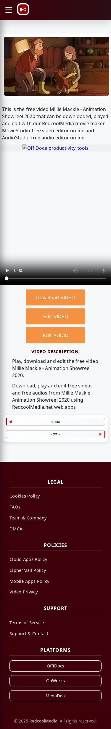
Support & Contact (28, 633)
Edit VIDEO (55, 316)
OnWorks (55, 680)
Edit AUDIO (55, 335)
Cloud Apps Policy (28, 559)
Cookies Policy (24, 496)
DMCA (15, 529)
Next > (55, 434)
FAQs (14, 507)
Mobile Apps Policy (29, 581)
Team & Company (28, 518)
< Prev (55, 421)
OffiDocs (55, 666)
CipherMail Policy (27, 570)
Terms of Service (26, 622)
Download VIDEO (55, 297)
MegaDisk (56, 696)
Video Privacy (23, 592)
